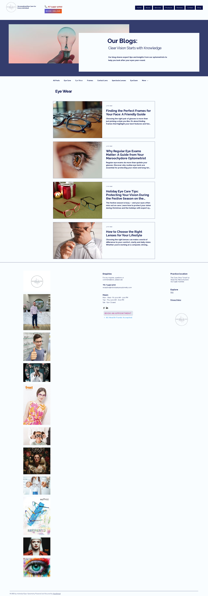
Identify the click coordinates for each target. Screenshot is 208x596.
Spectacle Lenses (119, 80)
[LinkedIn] (107, 308)
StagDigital (57, 594)
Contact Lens (102, 80)
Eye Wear (79, 80)
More (144, 80)
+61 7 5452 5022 (109, 285)
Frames (90, 80)
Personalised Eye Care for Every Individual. (27, 7)
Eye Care (67, 80)
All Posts (56, 80)
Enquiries (107, 274)
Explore (174, 289)
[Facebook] (104, 308)
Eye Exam (134, 80)
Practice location (179, 274)
